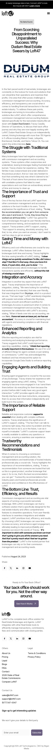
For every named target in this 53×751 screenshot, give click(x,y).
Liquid (4, 660)
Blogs (4, 664)
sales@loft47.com (10, 695)
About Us (6, 653)
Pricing (5, 657)
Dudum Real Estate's (21, 123)
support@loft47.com (11, 699)
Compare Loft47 (9, 681)
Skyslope (29, 293)
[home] (8, 13)
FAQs (4, 668)
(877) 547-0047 (9, 702)
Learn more (34, 5)
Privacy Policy (34, 657)
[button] (48, 13)
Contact (5, 671)
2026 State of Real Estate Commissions (11, 676)
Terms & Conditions (37, 653)
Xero (8, 316)
